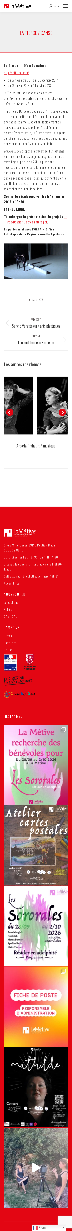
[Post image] (36, 406)
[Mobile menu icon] (65, 6)
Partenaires (10, 642)
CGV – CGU (10, 616)
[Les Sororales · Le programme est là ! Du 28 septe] (36, 926)
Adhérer (8, 609)
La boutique (11, 602)
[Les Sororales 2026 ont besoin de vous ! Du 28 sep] (36, 765)
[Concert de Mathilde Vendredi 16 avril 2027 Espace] (36, 1087)
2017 (40, 300)
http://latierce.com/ (16, 72)
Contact (8, 649)
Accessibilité (12, 583)
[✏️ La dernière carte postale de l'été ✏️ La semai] (36, 845)
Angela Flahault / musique (36, 446)
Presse (8, 635)
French (43, 1227)
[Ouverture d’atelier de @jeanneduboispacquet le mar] (36, 1168)
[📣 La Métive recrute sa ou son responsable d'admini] (36, 1006)
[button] (9, 412)
